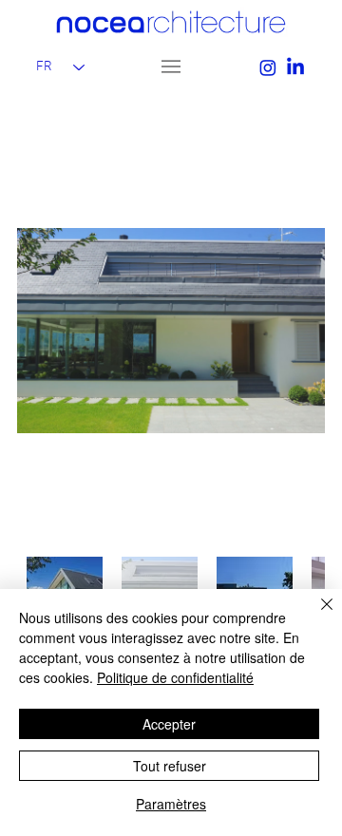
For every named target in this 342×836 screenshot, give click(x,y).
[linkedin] (295, 67)
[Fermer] (315, 615)
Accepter (169, 723)
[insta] (267, 67)
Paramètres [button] (171, 803)
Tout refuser (169, 765)
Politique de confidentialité (175, 677)
